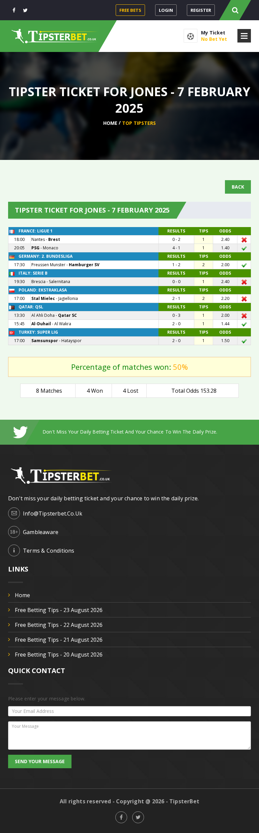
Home (110, 123)
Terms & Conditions (49, 550)
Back (238, 187)
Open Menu (244, 36)
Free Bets (130, 10)
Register (201, 10)
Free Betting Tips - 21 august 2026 (59, 639)
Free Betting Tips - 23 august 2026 (59, 610)
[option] (146, 431)
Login (166, 10)
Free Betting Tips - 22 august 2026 (59, 625)
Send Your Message (40, 761)
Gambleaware (40, 532)
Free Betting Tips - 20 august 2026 (59, 654)
